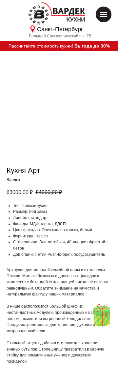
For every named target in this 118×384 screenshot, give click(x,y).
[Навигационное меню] (103, 14)
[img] (101, 315)
